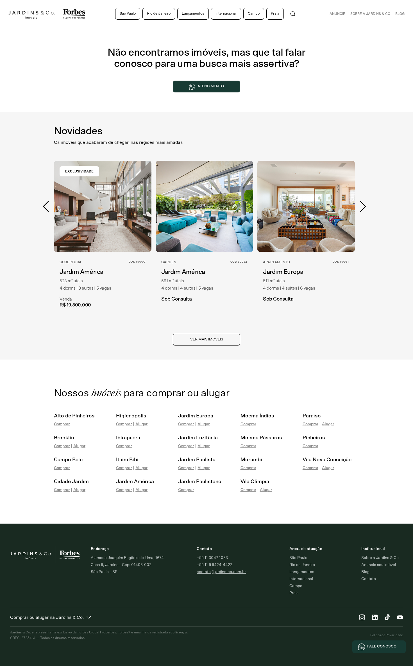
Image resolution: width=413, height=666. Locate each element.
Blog (400, 13)
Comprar (62, 424)
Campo (254, 13)
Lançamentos (193, 13)
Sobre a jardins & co (370, 13)
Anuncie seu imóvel (378, 565)
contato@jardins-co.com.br (221, 572)
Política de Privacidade (386, 635)
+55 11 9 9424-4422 (214, 565)
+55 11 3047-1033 (212, 558)
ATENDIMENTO (211, 86)
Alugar (141, 424)
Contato (368, 579)
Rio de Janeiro (159, 13)
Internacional (226, 13)
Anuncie (337, 13)
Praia (275, 13)
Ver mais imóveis (206, 339)
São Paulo (128, 13)
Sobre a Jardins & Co (380, 558)
